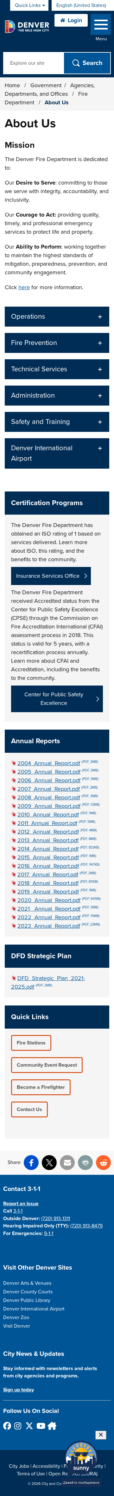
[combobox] (83, 5)
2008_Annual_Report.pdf (57, 797)
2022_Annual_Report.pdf (58, 917)
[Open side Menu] (101, 26)
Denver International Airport (34, 1309)
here (24, 287)
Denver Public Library (26, 1300)
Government (45, 85)
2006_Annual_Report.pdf (57, 780)
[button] (57, 317)
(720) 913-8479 (86, 1226)
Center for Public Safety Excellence (53, 698)
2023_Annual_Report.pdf (58, 925)
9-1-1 (48, 1233)
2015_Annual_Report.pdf (56, 857)
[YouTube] (40, 1425)
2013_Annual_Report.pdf (57, 840)
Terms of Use (31, 1474)
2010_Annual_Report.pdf (56, 814)
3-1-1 (17, 1211)
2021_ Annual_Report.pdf (57, 908)
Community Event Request (47, 1065)
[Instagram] (18, 1425)
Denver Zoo (16, 1317)
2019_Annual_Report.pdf (56, 891)
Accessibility (46, 1466)
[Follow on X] (29, 1425)
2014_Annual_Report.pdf (58, 848)
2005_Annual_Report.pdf (57, 771)
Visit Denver (16, 1326)
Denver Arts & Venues (27, 1283)
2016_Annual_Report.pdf (58, 865)
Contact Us (29, 1109)
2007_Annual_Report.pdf (57, 788)
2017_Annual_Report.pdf (56, 874)
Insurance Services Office (47, 575)
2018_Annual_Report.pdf (57, 883)
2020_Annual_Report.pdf (59, 900)
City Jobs (19, 1466)
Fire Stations (31, 1043)
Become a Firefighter (41, 1087)
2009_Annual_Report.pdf (58, 806)
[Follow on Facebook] (6, 1425)
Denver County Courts (28, 1292)
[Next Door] (51, 1425)
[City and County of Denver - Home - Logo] (27, 26)
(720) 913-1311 (55, 1218)
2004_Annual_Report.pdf (57, 763)
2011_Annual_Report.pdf (56, 823)
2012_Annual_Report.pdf (57, 831)
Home (12, 85)
